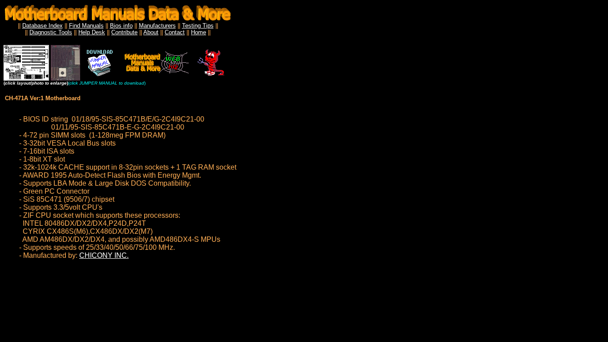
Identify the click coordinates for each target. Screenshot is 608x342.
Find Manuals (86, 25)
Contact (175, 32)
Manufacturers (157, 25)
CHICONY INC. (104, 255)
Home (198, 32)
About (150, 32)
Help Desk (91, 32)
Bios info (121, 25)
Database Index (42, 25)
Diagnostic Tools (50, 32)
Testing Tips (198, 25)
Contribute (124, 32)
